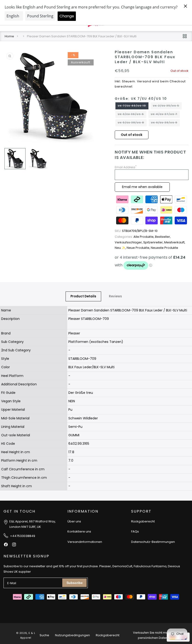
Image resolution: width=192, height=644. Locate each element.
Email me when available (142, 186)
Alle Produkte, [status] (135, 236)
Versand (144, 81)
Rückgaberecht (143, 521)
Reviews (115, 296)
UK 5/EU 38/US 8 (132, 123)
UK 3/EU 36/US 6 (132, 115)
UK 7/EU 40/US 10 (133, 106)
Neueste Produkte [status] (164, 247)
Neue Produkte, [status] (139, 247)
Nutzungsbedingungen (72, 635)
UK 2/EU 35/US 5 (167, 106)
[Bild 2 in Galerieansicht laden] (38, 158)
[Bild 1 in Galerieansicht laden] (15, 158)
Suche (44, 635)
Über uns (74, 521)
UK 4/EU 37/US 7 (165, 115)
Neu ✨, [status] (121, 247)
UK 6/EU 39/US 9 (165, 123)
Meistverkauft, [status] (174, 242)
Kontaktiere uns (79, 531)
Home (9, 36)
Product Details (83, 296)
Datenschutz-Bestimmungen (153, 542)
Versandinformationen (84, 542)
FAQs (135, 531)
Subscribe (74, 583)
